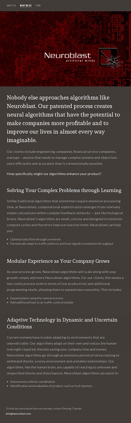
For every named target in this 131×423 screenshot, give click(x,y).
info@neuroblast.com (18, 413)
